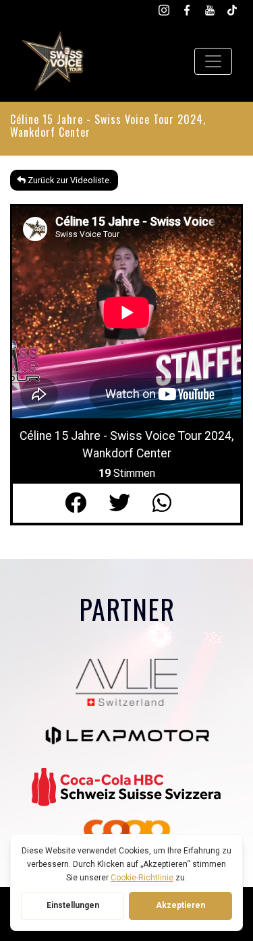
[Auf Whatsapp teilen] (170, 503)
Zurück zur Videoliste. (68, 180)
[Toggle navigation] (213, 61)
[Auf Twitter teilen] (130, 503)
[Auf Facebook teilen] (87, 503)
